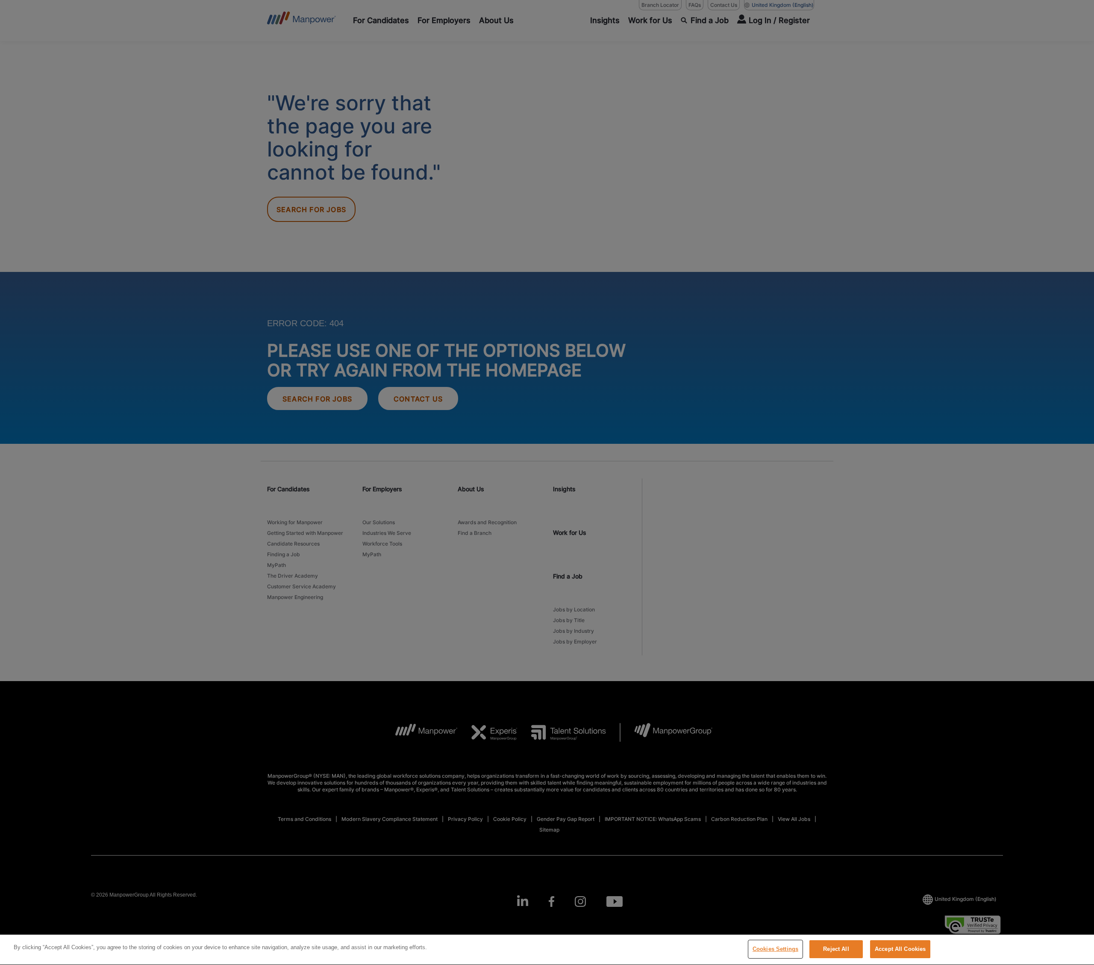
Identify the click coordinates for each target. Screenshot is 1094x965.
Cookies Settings (775, 949)
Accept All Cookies (900, 949)
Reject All (836, 949)
